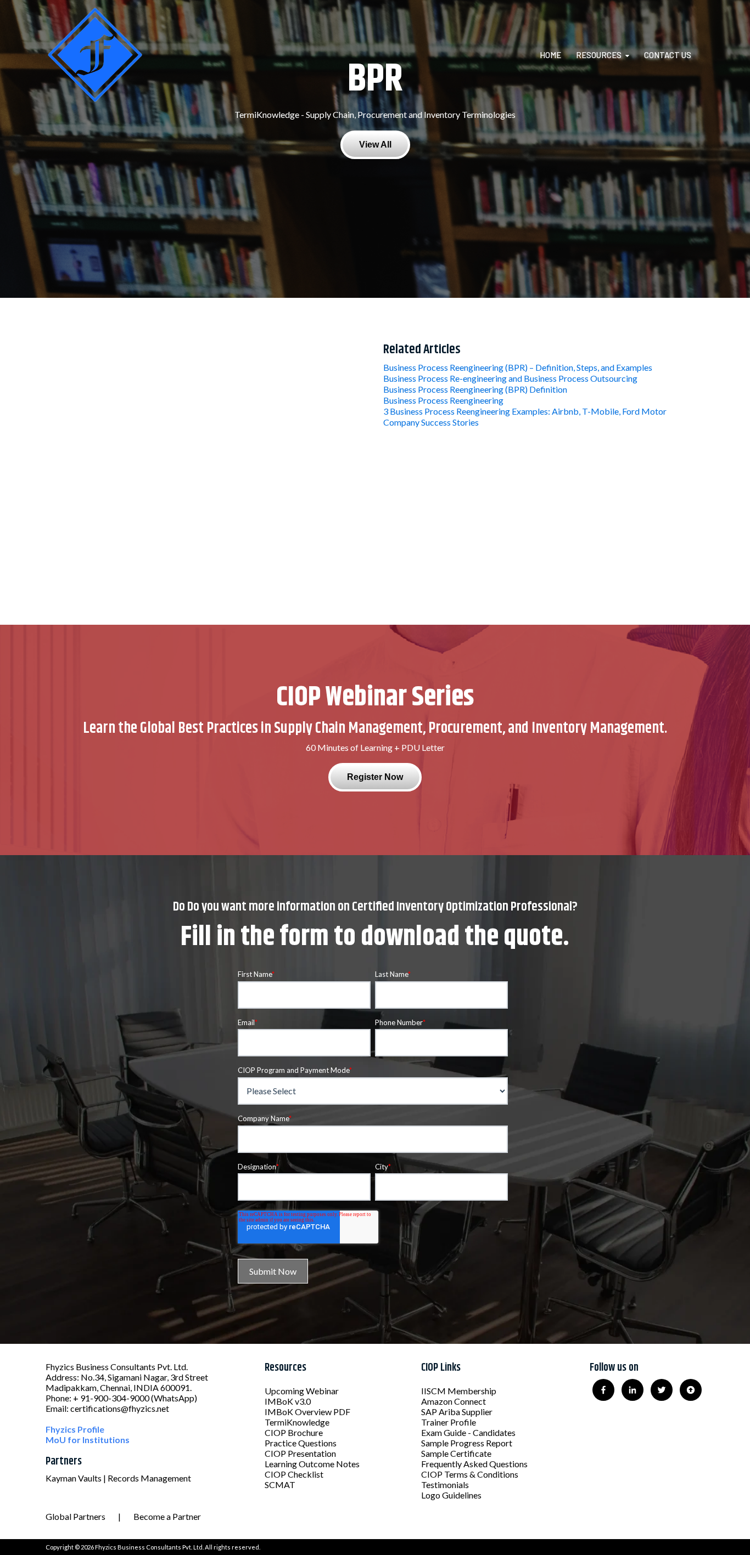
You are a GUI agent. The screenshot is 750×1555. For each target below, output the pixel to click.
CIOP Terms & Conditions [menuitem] (469, 1474)
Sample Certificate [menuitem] (456, 1453)
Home (550, 55)
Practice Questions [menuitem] (301, 1443)
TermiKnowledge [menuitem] (297, 1422)
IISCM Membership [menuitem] (458, 1391)
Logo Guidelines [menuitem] (451, 1495)
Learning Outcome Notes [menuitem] (312, 1463)
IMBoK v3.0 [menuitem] (288, 1401)
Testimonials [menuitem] (445, 1484)
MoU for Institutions (88, 1439)
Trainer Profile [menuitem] (448, 1422)
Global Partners (75, 1516)
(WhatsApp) (174, 1398)
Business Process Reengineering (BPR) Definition (475, 389)
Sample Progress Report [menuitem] (466, 1443)
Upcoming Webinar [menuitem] (302, 1391)
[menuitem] (557, 55)
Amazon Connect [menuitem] (453, 1401)
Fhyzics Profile (75, 1429)
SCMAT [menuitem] (280, 1484)
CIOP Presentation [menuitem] (300, 1453)
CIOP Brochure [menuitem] (294, 1432)
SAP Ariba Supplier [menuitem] (456, 1411)
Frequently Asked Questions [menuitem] (474, 1463)
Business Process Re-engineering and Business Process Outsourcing (510, 378)
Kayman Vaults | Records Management (118, 1478)
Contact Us (667, 55)
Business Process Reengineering (443, 400)
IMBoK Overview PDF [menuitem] (307, 1411)
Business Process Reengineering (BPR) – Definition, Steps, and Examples (517, 367)
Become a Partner (167, 1516)
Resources (599, 55)
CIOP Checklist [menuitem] (294, 1474)
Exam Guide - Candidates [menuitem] (468, 1432)
